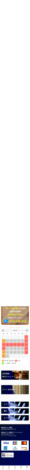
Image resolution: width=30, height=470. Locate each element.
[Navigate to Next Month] (27, 330)
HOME (9, 468)
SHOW (15, 468)
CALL (27, 468)
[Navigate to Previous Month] (3, 330)
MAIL (21, 468)
